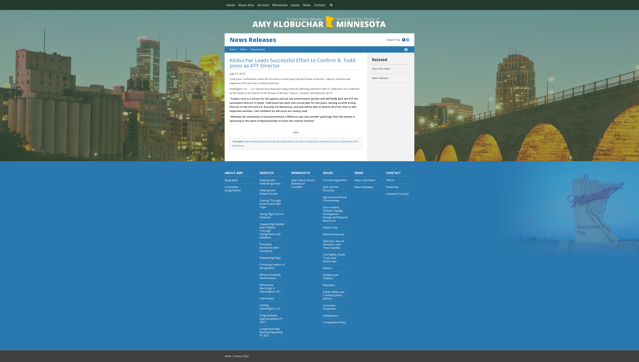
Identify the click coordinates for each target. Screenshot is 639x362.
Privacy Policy (241, 356)
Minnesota (279, 5)
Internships (267, 298)
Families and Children (330, 276)
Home (230, 5)
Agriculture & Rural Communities (335, 198)
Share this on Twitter (407, 39)
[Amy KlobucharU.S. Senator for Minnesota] (319, 21)
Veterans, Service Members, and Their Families (333, 244)
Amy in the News (381, 68)
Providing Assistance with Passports (269, 248)
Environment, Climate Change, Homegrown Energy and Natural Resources (335, 214)
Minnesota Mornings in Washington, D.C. (270, 288)
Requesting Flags (270, 258)
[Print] (406, 49)
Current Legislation (335, 180)
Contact (319, 5)
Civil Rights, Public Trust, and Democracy (334, 258)
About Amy (246, 5)
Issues (295, 5)
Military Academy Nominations (270, 276)
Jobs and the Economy (330, 188)
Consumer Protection (329, 307)
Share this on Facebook (403, 39)
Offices (390, 180)
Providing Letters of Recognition (272, 266)
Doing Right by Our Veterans (272, 215)
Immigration (330, 315)
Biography (231, 180)
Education (329, 285)
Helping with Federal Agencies (270, 182)
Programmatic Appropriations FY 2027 (271, 319)
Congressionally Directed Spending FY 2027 (271, 332)
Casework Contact (397, 194)
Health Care (330, 227)
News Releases (253, 40)
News (307, 5)
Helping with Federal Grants (269, 192)
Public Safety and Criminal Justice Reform (333, 295)
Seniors (327, 268)
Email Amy (392, 187)
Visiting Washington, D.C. (270, 307)
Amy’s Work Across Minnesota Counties (303, 184)
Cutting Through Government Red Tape (270, 204)
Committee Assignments (233, 188)
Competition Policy (334, 322)
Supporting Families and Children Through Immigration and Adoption (272, 230)
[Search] (331, 5)
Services (263, 5)
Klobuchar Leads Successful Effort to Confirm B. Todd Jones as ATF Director (292, 63)
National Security (333, 234)
